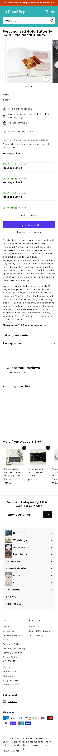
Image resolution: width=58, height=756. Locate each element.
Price (6, 94)
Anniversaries (10, 671)
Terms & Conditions (13, 652)
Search (6, 626)
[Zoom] (46, 78)
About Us (34, 626)
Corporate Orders (12, 644)
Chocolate (8, 676)
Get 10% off (11, 751)
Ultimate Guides (11, 684)
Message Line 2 (12, 168)
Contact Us (9, 631)
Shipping (20, 140)
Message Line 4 (12, 196)
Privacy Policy (10, 657)
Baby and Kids (10, 680)
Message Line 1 (12, 153)
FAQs (5, 639)
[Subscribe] (47, 514)
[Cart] (46, 11)
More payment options (29, 232)
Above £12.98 (30, 442)
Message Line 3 (12, 182)
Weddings (8, 667)
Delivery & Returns (12, 635)
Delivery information (16, 335)
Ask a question (12, 343)
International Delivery (14, 648)
